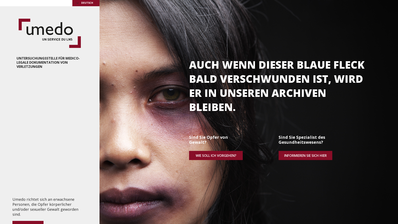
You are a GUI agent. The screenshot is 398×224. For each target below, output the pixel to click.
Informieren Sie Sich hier (305, 155)
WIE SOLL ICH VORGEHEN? (216, 155)
